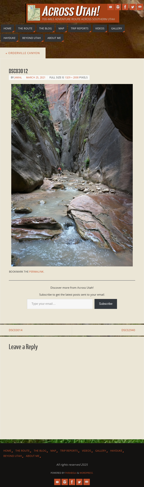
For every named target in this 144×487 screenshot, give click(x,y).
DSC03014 (15, 330)
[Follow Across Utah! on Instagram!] (118, 7)
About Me (32, 456)
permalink (36, 271)
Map (53, 450)
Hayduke (116, 450)
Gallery (100, 450)
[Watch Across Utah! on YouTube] (110, 7)
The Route (22, 450)
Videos (86, 450)
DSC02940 (128, 330)
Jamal (18, 77)
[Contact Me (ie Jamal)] (140, 7)
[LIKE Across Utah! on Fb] (125, 7)
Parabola (71, 472)
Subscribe (105, 303)
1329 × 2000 (72, 77)
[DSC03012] (72, 175)
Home (7, 450)
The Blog (40, 450)
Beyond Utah (12, 456)
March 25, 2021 (36, 77)
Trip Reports (69, 450)
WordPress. (86, 472)
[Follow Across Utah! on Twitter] (132, 7)
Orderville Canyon (23, 53)
